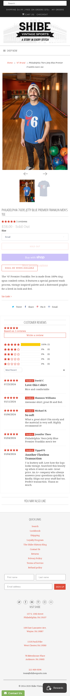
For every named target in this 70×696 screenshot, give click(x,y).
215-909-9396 (35, 669)
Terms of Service (35, 563)
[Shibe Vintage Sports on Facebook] (25, 602)
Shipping (35, 535)
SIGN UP (60, 586)
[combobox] (35, 3)
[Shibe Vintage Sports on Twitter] (19, 602)
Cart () (29, 14)
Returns (35, 553)
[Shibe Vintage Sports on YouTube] (32, 602)
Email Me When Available (19, 268)
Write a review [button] (35, 335)
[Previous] (25, 173)
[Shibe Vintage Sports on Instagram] (44, 602)
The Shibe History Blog (35, 544)
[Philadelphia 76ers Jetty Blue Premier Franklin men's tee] (35, 121)
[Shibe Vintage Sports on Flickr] (51, 602)
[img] (11, 380)
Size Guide (6, 296)
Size (4, 230)
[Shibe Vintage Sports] (35, 31)
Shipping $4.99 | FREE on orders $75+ (27, 9)
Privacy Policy (35, 558)
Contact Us (35, 549)
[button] (9, 221)
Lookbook (35, 530)
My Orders (58, 9)
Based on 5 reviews (15, 331)
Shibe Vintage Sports (41, 686)
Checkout (42, 14)
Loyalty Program (35, 540)
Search (35, 526)
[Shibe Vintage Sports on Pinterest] (38, 602)
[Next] (44, 173)
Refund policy (35, 567)
